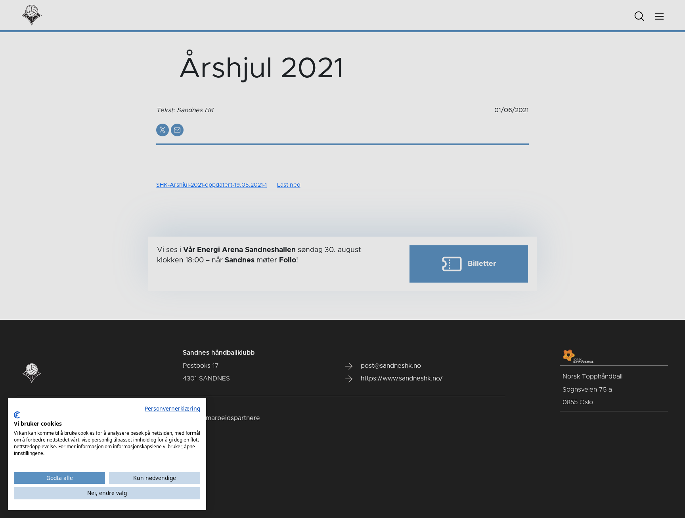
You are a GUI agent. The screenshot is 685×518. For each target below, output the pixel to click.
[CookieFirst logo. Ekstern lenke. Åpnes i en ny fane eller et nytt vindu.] (17, 415)
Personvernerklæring (172, 408)
